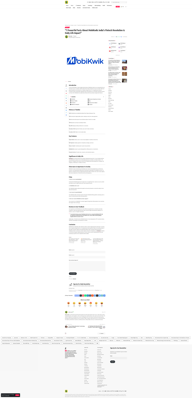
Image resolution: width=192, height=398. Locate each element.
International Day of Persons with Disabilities (11, 340)
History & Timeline (74, 100)
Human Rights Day (134, 337)
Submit (112, 361)
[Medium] (95, 2)
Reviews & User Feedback (93, 102)
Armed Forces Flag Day (6, 337)
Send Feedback (73, 273)
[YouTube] (90, 2)
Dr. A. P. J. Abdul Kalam (82, 337)
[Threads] (107, 2)
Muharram (118, 340)
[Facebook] (87, 2)
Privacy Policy (97, 290)
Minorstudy (70, 312)
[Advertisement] (96, 16)
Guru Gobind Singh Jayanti (122, 337)
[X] (88, 2)
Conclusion (90, 104)
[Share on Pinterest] (66, 93)
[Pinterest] (92, 2)
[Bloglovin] (103, 2)
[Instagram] (91, 2)
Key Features (73, 102)
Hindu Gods (110, 64)
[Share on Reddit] (66, 103)
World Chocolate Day (56, 343)
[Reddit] (105, 2)
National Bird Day (126, 340)
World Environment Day (68, 343)
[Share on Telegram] (66, 105)
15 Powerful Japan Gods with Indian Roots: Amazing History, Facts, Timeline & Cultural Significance (114, 68)
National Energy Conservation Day (163, 340)
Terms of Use (7, 395)
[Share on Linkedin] (66, 98)
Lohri (95, 340)
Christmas (43, 337)
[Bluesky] (109, 2)
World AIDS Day (26, 343)
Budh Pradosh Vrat (34, 337)
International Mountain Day (45, 340)
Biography (110, 83)
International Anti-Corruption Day (161, 337)
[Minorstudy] (66, 2)
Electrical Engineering (93, 337)
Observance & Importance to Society (95, 99)
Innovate (67, 27)
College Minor (50, 337)
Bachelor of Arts (24, 337)
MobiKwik (71, 158)
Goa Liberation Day (104, 337)
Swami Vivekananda (6, 343)
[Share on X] (116, 37)
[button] (17, 395)
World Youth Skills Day (89, 343)
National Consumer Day (137, 340)
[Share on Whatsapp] (118, 37)
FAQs (89, 100)
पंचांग (97, 343)
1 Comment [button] (101, 333)
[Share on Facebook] (115, 37)
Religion (110, 70)
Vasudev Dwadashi (16, 343)
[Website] (104, 312)
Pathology (176, 340)
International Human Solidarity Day (30, 340)
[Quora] (102, 2)
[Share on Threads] (66, 108)
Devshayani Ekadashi (70, 337)
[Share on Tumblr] (66, 100)
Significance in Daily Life (75, 104)
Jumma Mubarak (78, 340)
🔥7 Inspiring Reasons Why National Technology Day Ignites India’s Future (86, 239)
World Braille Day (35, 343)
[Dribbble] (122, 51)
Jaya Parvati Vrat (69, 340)
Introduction (73, 99)
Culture (110, 77)
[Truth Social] (106, 2)
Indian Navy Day (149, 337)
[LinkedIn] (93, 2)
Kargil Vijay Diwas (87, 340)
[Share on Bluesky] (66, 110)
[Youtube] (113, 51)
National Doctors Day (150, 340)
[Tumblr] (98, 2)
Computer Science (59, 337)
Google (112, 337)
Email (71, 255)
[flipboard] (96, 2)
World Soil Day (79, 343)
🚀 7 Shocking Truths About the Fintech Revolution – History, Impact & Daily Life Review (74, 239)
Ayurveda (16, 337)
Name (71, 249)
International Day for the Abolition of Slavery (180, 337)
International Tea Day (58, 340)
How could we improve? (73, 260)
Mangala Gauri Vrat (103, 340)
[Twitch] (97, 2)
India (142, 337)
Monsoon (111, 340)
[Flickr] (101, 2)
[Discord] (99, 2)
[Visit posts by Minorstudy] (66, 312)
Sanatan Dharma (184, 340)
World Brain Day (45, 343)
